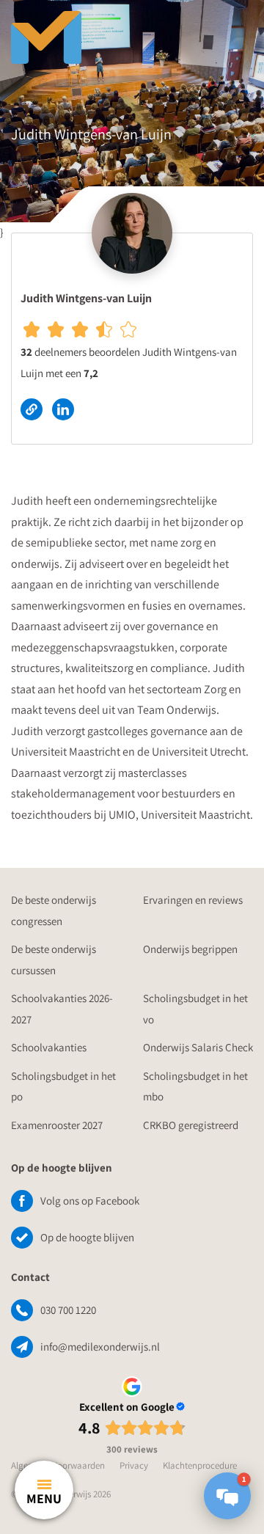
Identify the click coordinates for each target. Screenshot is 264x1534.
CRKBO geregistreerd (190, 1125)
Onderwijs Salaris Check (198, 1047)
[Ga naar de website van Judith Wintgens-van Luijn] (36, 408)
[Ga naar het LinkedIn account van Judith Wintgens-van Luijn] (66, 408)
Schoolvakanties (49, 1047)
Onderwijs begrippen (190, 949)
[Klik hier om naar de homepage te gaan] (102, 29)
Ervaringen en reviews (193, 900)
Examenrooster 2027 (57, 1125)
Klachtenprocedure (200, 1465)
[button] (227, 1495)
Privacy (134, 1465)
